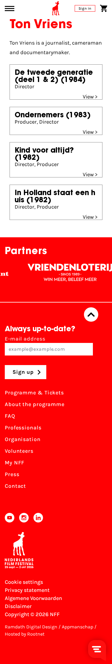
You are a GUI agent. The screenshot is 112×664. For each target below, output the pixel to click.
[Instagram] (24, 517)
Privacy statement (27, 590)
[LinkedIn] (38, 517)
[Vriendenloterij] (67, 273)
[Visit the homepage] (55, 8)
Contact (15, 486)
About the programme (35, 404)
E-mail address (25, 338)
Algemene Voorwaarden (33, 598)
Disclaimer (18, 606)
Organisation (23, 439)
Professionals (23, 427)
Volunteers (19, 451)
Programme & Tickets (34, 392)
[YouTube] (9, 517)
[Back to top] (91, 314)
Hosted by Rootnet (25, 634)
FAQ (10, 416)
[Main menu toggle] (9, 8)
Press (12, 474)
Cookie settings (24, 582)
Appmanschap (77, 627)
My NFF (14, 462)
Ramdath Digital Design (31, 627)
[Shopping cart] (103, 8)
